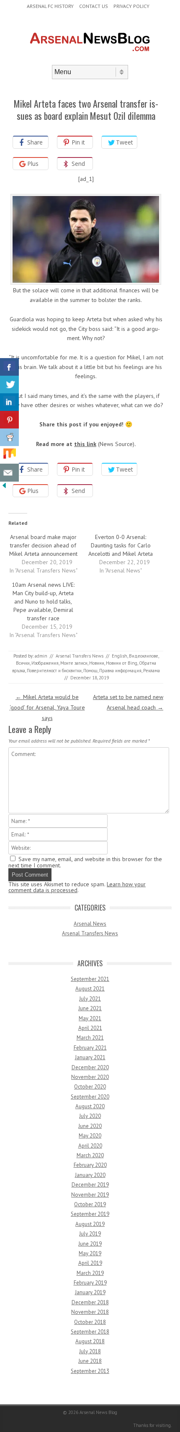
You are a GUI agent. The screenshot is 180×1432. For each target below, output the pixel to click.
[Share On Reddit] (9, 437)
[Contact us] (9, 473)
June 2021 (90, 1008)
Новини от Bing (121, 663)
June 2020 (90, 1126)
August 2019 (90, 1224)
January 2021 (90, 1057)
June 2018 (90, 1361)
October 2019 (90, 1204)
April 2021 (90, 1028)
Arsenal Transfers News (79, 656)
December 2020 (90, 1067)
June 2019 (90, 1243)
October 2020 (90, 1086)
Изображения (45, 663)
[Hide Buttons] (4, 487)
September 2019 (90, 1214)
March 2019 (90, 1273)
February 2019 (90, 1282)
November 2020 (90, 1077)
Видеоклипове (143, 656)
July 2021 (90, 998)
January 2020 (90, 1175)
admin (41, 656)
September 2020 (90, 1096)
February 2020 (90, 1165)
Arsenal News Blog (98, 1412)
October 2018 (90, 1322)
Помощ (90, 670)
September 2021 (90, 979)
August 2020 (90, 1106)
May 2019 (90, 1253)
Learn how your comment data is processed (77, 887)
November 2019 (90, 1194)
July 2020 (90, 1116)
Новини (96, 663)
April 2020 (90, 1145)
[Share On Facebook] (9, 367)
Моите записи (73, 663)
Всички (23, 663)
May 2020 (90, 1135)
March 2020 (90, 1155)
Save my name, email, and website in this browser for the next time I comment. (85, 862)
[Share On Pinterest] (9, 420)
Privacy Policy (131, 6)
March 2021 (90, 1037)
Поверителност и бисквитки (54, 670)
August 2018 (90, 1341)
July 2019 (90, 1233)
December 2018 (90, 1302)
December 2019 (90, 1184)
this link (85, 444)
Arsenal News (90, 923)
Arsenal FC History (50, 6)
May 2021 (90, 1018)
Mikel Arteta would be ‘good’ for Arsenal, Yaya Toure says (47, 707)
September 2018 (90, 1331)
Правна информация (120, 670)
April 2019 (90, 1263)
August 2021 (90, 988)
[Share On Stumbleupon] (9, 455)
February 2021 (90, 1047)
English (119, 656)
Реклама (151, 670)
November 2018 (90, 1312)
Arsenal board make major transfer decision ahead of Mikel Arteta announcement (43, 545)
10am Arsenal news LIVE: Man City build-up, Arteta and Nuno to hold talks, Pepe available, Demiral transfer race (43, 601)
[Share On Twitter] (9, 385)
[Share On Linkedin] (9, 402)
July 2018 (90, 1351)
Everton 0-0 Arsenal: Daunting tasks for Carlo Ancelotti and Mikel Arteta (120, 545)
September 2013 (90, 1371)
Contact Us (93, 6)
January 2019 (90, 1292)
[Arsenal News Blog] (90, 58)
